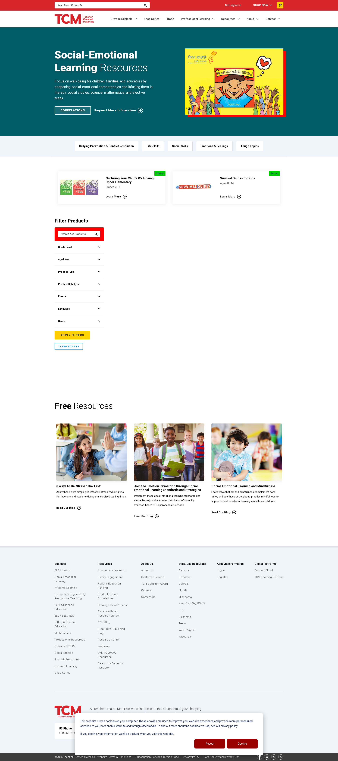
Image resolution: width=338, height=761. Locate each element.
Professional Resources (70, 639)
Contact (270, 19)
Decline (242, 743)
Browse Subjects (122, 19)
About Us (147, 563)
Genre (61, 321)
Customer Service (152, 577)
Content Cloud (264, 570)
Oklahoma (185, 616)
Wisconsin (185, 636)
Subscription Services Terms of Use (157, 757)
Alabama (184, 570)
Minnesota (185, 597)
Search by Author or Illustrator (110, 665)
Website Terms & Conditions (114, 757)
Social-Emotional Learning (65, 579)
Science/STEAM (65, 646)
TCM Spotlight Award (154, 583)
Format (62, 296)
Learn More (113, 196)
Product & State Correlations (108, 596)
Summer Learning (66, 666)
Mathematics (63, 633)
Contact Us (148, 597)
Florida (183, 590)
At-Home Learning (66, 587)
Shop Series (151, 19)
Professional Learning (196, 19)
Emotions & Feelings (214, 146)
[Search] (145, 5)
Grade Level (65, 247)
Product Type (66, 271)
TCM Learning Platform (269, 577)
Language (64, 308)
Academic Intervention (112, 570)
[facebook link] (259, 757)
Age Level (63, 259)
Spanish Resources (67, 659)
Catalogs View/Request (113, 605)
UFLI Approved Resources (107, 654)
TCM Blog (104, 622)
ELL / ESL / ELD (64, 615)
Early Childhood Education (64, 607)
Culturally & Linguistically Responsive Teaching (70, 596)
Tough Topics (250, 146)
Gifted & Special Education (65, 624)
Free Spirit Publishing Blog (111, 631)
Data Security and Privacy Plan (221, 757)
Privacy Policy (191, 757)
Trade (170, 19)
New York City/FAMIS (192, 603)
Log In (221, 570)
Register (222, 577)
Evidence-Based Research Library (108, 613)
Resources (228, 19)
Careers (146, 590)
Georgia (184, 583)
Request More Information (115, 110)
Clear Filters (68, 346)
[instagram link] (273, 757)
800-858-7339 (68, 733)
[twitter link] (280, 757)
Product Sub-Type (68, 284)
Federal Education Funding (109, 585)
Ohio (181, 610)
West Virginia (187, 630)
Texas (182, 623)
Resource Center (109, 639)
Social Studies (64, 652)
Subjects (60, 563)
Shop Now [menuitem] (260, 5)
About (251, 19)
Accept (210, 743)
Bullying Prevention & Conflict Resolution (106, 146)
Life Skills (152, 146)
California (184, 577)
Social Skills (180, 146)
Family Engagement (110, 577)
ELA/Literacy (63, 570)
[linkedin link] (266, 757)
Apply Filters (72, 335)
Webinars (104, 646)
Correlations (73, 110)
